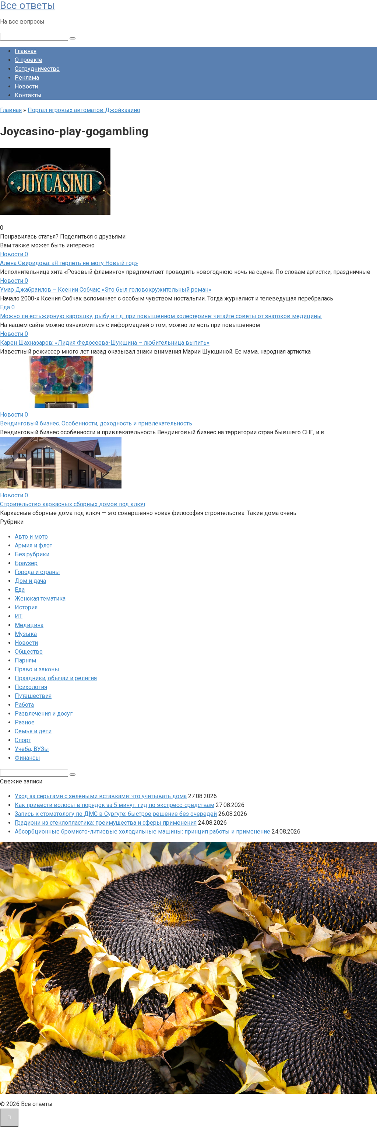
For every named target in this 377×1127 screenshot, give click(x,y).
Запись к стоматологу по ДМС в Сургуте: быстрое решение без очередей (116, 813)
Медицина (29, 625)
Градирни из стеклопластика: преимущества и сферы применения (106, 822)
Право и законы (37, 669)
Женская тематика (40, 598)
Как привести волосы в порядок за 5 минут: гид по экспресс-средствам (114, 804)
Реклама (27, 77)
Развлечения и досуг (44, 713)
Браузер (26, 563)
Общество (29, 651)
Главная (25, 51)
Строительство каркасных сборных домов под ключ (72, 504)
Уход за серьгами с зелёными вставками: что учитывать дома (101, 796)
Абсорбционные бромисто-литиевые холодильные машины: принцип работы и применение (142, 831)
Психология (31, 687)
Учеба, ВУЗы (32, 748)
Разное (25, 722)
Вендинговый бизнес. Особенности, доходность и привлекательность (96, 423)
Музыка (26, 633)
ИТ (18, 616)
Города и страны (37, 571)
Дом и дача (30, 580)
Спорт (23, 740)
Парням (25, 660)
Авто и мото (31, 536)
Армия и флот (33, 545)
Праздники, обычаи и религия (56, 678)
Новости (26, 86)
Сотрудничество (37, 68)
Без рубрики (32, 554)
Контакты (28, 95)
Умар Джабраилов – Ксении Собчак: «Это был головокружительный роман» (105, 289)
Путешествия (33, 695)
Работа (24, 704)
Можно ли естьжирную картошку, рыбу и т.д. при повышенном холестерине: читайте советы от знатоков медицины (161, 316)
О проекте (28, 59)
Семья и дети (33, 731)
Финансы (27, 757)
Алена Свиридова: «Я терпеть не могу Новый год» (69, 263)
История (26, 607)
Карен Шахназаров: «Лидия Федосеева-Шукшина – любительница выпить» (104, 342)
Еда (20, 589)
